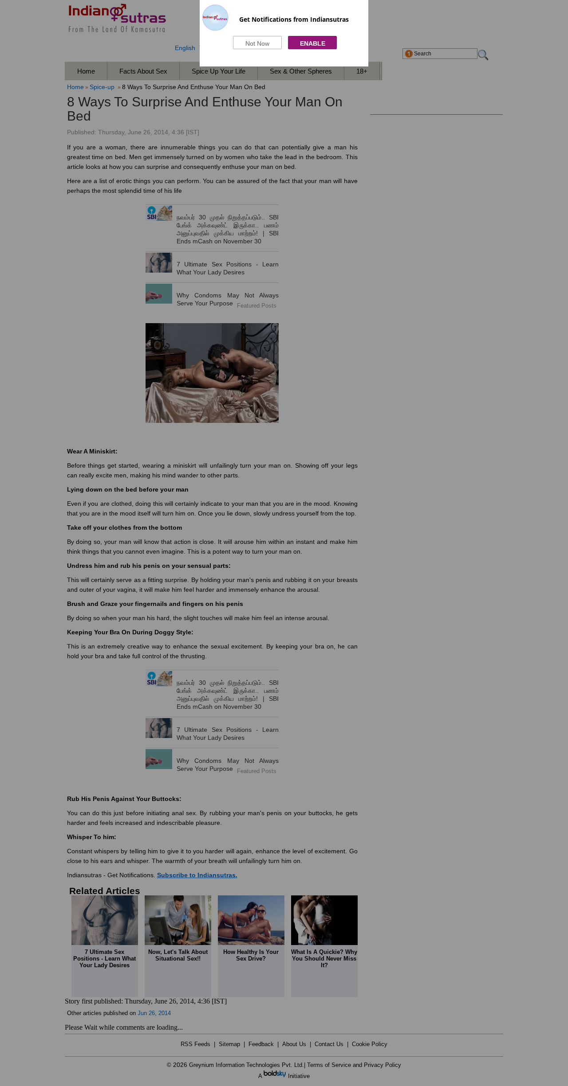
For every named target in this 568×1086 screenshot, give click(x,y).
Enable (312, 43)
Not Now (257, 43)
